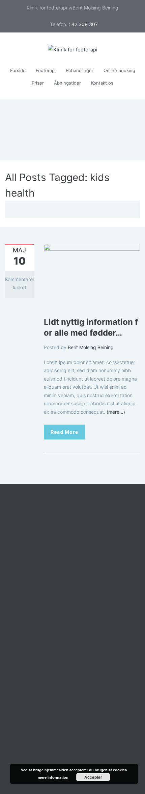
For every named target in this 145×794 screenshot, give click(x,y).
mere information (53, 777)
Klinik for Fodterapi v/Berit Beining (60, 716)
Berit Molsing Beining (91, 347)
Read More (64, 432)
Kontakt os (102, 83)
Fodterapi (46, 70)
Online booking (119, 70)
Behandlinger (79, 70)
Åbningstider (67, 83)
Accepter (93, 777)
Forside (18, 70)
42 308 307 (84, 24)
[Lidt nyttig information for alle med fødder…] (92, 275)
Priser (38, 83)
